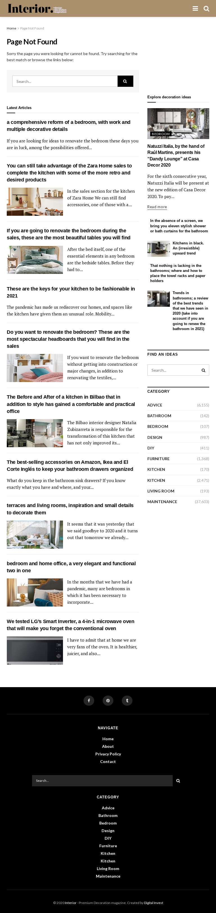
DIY (150, 448)
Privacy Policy (108, 753)
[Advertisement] (178, 54)
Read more (157, 207)
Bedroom (161, 134)
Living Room (160, 491)
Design (154, 437)
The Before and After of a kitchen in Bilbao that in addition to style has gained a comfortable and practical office (71, 404)
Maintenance (162, 501)
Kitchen (156, 469)
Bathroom (159, 415)
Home (11, 28)
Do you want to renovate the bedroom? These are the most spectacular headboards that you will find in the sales (68, 339)
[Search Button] (125, 81)
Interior (70, 903)
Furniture (158, 458)
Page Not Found (32, 28)
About (108, 746)
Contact (108, 761)
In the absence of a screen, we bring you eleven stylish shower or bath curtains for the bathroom (179, 226)
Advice (154, 405)
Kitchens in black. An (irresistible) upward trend (188, 248)
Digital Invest (153, 903)
